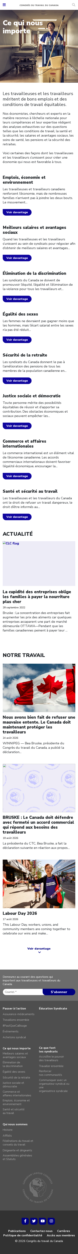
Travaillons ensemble (16, 1020)
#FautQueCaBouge (15, 1025)
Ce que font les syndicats (48, 1049)
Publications (17, 1231)
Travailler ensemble (51, 1066)
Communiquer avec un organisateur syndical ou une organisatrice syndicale (54, 1085)
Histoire (8, 1130)
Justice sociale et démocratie (13, 1084)
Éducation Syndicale (53, 1008)
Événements (11, 1031)
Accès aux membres (61, 1235)
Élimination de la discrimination (13, 1064)
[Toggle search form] (73, 4)
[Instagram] (51, 1221)
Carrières (63, 1231)
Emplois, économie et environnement (16, 1102)
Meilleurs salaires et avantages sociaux (15, 1055)
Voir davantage (17, 212)
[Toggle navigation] (4, 5)
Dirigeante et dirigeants (17, 1150)
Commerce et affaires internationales (17, 1093)
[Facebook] (25, 1221)
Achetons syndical (14, 1037)
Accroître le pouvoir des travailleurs (51, 1058)
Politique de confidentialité (22, 1235)
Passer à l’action (14, 1008)
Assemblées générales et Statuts (17, 1157)
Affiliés (7, 1135)
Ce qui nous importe (17, 1048)
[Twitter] (34, 1221)
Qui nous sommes (15, 1124)
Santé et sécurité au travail (13, 1111)
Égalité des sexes (14, 1072)
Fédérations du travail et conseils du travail (18, 1142)
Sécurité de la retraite (16, 1077)
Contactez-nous (41, 1231)
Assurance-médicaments (18, 1014)
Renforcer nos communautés (50, 1073)
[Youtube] (42, 1221)
